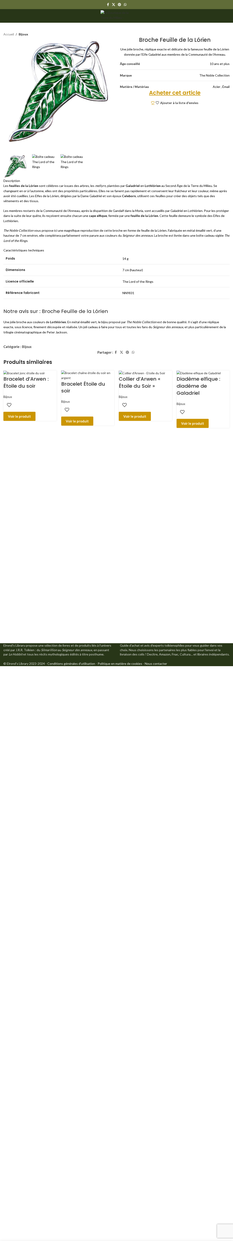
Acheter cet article (174, 93)
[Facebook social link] (108, 5)
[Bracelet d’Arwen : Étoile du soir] (24, 373)
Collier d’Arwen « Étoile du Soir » (139, 382)
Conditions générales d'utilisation (71, 663)
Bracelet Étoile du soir (83, 387)
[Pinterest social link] (119, 5)
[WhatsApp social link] (125, 5)
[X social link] (113, 5)
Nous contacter (156, 663)
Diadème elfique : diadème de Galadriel (198, 386)
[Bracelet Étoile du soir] (87, 375)
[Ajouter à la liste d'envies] (9, 405)
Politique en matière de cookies (120, 663)
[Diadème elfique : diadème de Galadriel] (199, 373)
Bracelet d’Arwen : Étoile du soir (26, 382)
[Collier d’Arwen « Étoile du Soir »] (142, 373)
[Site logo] (116, 15)
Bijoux (27, 347)
